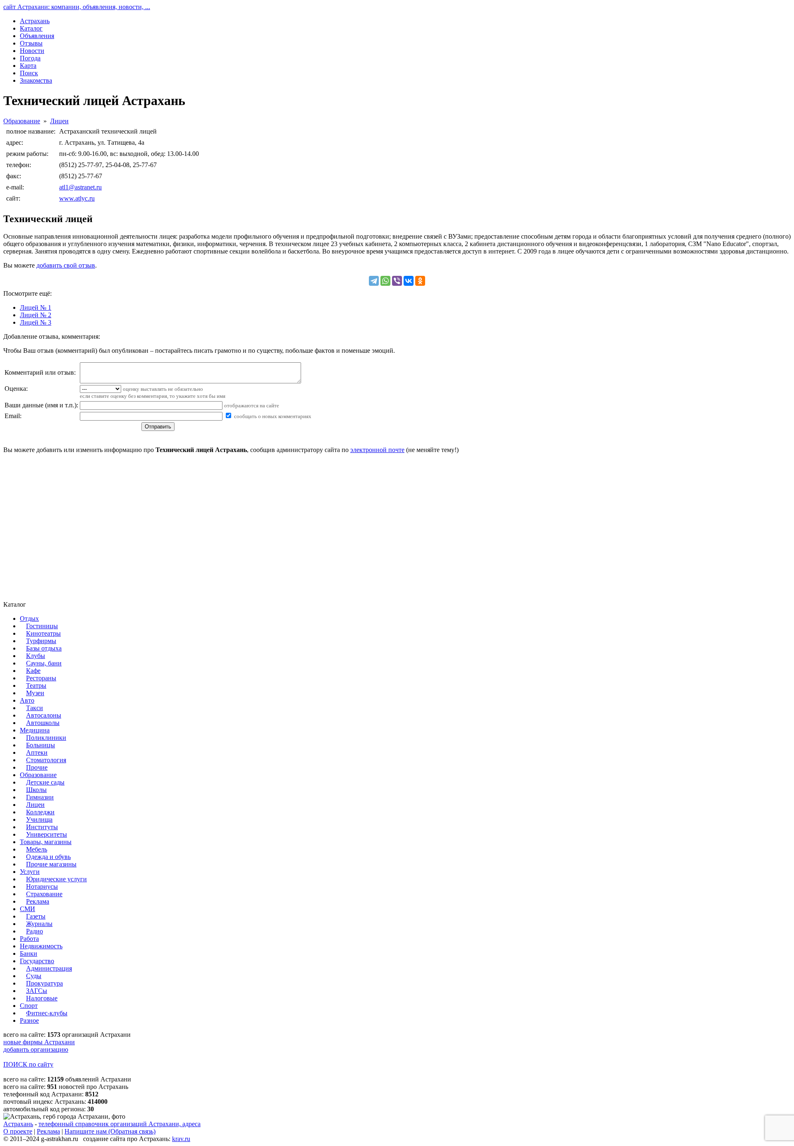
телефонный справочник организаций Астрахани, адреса (119, 1123)
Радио (34, 931)
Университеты (46, 834)
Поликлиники (46, 737)
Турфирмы (41, 640)
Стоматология (46, 759)
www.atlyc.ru (77, 198)
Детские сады (45, 782)
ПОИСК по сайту (28, 1064)
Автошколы (43, 722)
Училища (39, 819)
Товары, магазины (46, 841)
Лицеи (59, 120)
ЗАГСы (36, 990)
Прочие (37, 767)
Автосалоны (43, 715)
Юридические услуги (56, 879)
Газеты (35, 916)
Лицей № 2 (35, 314)
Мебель (36, 849)
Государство (37, 960)
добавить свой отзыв (65, 265)
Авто (27, 700)
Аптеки (37, 752)
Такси (34, 707)
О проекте (17, 1131)
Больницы (40, 745)
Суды (33, 975)
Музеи (35, 692)
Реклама (37, 901)
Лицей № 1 (35, 307)
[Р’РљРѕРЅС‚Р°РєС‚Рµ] (409, 281)
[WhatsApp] (385, 281)
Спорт (29, 1005)
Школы (36, 789)
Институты (42, 826)
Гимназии (40, 797)
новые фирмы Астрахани (39, 1042)
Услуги (30, 871)
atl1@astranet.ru (80, 187)
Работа (29, 938)
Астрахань (18, 1123)
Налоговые (41, 998)
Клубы (35, 655)
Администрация (49, 968)
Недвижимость (41, 946)
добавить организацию (35, 1049)
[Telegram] (374, 281)
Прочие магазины (51, 864)
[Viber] (397, 281)
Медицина (35, 730)
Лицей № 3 (35, 322)
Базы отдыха (44, 648)
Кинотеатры (43, 633)
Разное (29, 1020)
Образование (21, 120)
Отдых (29, 618)
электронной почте (377, 449)
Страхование (44, 893)
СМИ (27, 908)
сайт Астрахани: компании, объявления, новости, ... (76, 6)
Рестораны (41, 678)
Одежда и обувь (48, 856)
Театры (36, 685)
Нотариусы (42, 886)
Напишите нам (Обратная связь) (110, 1131)
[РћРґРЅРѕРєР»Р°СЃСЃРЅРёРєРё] (420, 281)
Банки (28, 953)
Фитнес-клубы (46, 1013)
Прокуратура (44, 983)
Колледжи (40, 812)
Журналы (39, 923)
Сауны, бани (44, 663)
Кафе (33, 670)
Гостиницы (42, 625)
